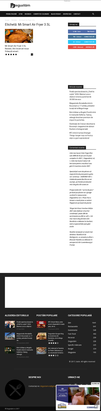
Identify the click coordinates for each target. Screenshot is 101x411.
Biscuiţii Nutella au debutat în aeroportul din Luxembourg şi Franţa (80, 242)
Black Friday (56, 14)
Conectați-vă (89, 37)
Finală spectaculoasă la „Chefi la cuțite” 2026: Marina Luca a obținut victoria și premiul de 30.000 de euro (81, 95)
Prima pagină (11, 14)
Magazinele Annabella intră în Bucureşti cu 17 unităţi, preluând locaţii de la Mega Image (81, 105)
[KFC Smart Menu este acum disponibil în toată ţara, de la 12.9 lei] (41, 324)
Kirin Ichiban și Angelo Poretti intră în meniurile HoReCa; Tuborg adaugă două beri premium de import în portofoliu (82, 116)
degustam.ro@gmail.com (50, 386)
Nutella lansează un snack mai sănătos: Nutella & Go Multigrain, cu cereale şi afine (81, 234)
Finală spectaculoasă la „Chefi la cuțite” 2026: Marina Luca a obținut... (25, 324)
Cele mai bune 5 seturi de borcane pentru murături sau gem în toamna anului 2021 (80, 163)
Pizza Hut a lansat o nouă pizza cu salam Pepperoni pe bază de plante (80, 200)
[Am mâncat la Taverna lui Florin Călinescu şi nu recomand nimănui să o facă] (41, 350)
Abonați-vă (90, 47)
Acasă (7, 20)
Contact (77, 14)
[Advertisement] (67, 5)
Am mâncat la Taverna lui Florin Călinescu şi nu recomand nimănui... (56, 350)
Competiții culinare (41, 14)
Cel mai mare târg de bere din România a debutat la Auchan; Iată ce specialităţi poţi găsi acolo (81, 221)
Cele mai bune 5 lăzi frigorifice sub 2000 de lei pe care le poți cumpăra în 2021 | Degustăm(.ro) (82, 155)
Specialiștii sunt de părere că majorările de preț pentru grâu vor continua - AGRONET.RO (81, 174)
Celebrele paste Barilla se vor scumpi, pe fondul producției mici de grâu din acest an (80, 182)
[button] (93, 14)
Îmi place (90, 31)
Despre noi (67, 14)
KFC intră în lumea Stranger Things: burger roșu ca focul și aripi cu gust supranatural (81, 135)
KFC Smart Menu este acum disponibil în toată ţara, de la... (56, 324)
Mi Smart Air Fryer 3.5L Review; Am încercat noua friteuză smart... (17, 49)
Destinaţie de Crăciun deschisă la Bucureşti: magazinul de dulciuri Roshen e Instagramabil (82, 126)
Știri (21, 14)
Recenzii (28, 14)
